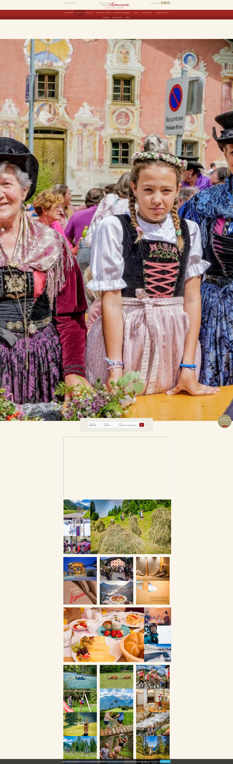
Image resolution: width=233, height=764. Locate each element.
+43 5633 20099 (155, 3)
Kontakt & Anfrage (162, 13)
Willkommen (68, 13)
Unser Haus (80, 13)
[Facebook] (165, 3)
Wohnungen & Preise (103, 13)
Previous (3, 230)
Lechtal (136, 13)
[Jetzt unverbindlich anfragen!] (162, 3)
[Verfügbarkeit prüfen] (141, 425)
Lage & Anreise (147, 13)
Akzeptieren (165, 761)
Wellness (89, 13)
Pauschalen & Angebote (121, 13)
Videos (127, 17)
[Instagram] (168, 3)
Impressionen (117, 17)
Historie (106, 17)
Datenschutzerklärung (153, 761)
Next (230, 230)
